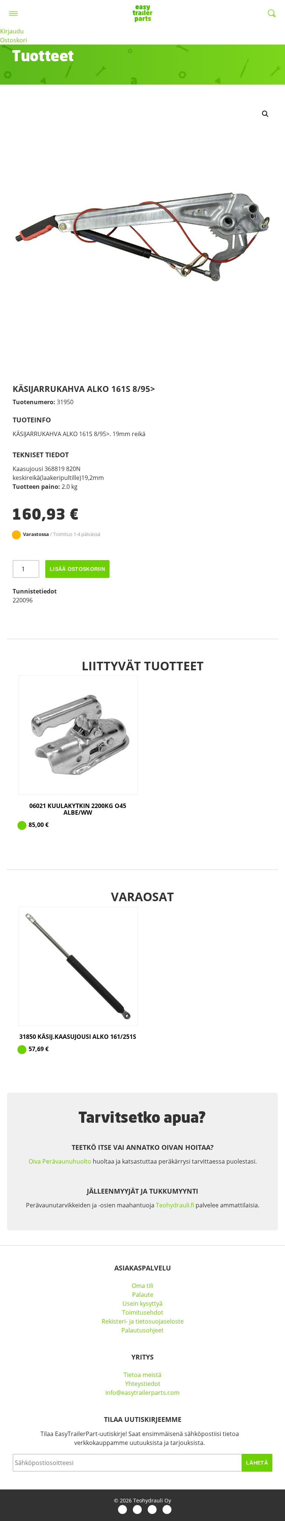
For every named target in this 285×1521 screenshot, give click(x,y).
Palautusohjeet (142, 1330)
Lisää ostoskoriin (77, 569)
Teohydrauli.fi (175, 1205)
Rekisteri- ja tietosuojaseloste (143, 1321)
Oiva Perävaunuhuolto (60, 1161)
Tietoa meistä (142, 1375)
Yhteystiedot (142, 1384)
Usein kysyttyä (142, 1303)
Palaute (142, 1295)
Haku (271, 13)
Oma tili (142, 1286)
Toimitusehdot (142, 1312)
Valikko (13, 13)
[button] (265, 114)
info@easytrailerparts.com (142, 1392)
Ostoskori (13, 40)
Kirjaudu (12, 31)
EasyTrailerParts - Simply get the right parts (142, 13)
